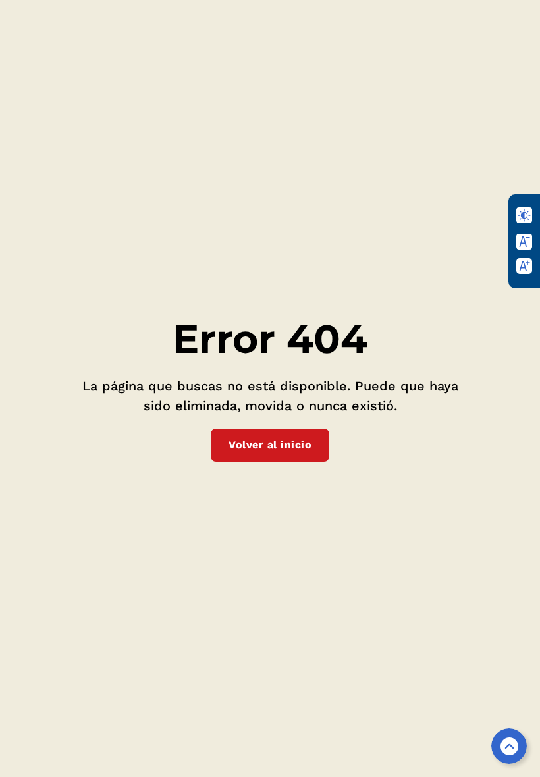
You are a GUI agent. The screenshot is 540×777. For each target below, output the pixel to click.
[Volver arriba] (509, 746)
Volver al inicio (270, 445)
